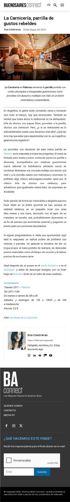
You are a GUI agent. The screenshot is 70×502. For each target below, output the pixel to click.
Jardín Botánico (49, 265)
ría (24, 317)
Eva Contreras (12, 29)
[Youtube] (50, 354)
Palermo (8, 153)
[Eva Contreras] (17, 345)
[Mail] (39, 354)
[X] (21, 426)
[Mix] (45, 354)
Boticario (18, 274)
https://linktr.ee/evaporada (40, 340)
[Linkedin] (34, 354)
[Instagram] (29, 354)
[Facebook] (6, 426)
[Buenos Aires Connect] (22, 5)
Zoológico (9, 269)
